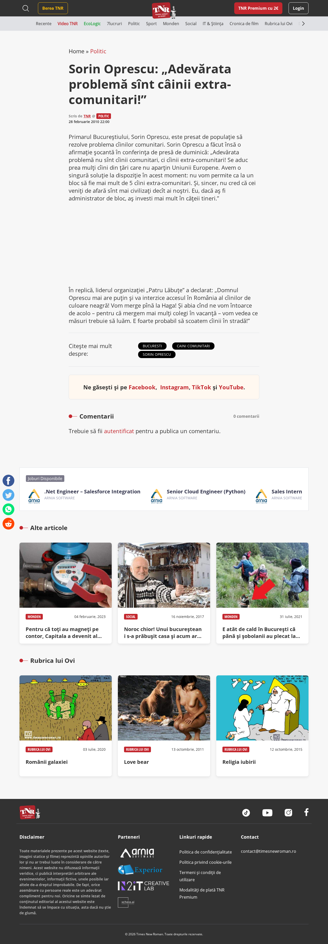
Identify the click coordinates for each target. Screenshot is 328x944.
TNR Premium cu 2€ (258, 8)
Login (298, 8)
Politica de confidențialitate (205, 852)
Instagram (174, 387)
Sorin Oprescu (157, 354)
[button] (27, 23)
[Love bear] (164, 725)
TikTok (201, 387)
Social (131, 616)
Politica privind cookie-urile (205, 862)
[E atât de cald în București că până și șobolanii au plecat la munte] (262, 593)
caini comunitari (193, 345)
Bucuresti (152, 345)
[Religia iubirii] (262, 725)
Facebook (142, 387)
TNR (87, 116)
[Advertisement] (164, 244)
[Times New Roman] (164, 10)
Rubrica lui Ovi (39, 749)
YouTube (231, 387)
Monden (34, 616)
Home (76, 51)
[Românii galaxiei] (65, 725)
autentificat (119, 431)
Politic (98, 51)
